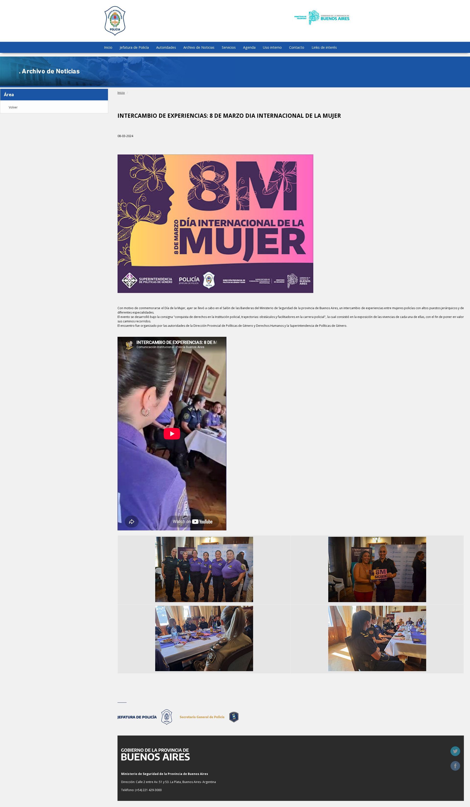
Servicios (229, 47)
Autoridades (166, 47)
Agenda (249, 47)
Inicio (108, 47)
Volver (13, 107)
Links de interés (324, 47)
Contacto (296, 47)
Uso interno (272, 47)
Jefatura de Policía (134, 47)
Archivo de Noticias (198, 47)
